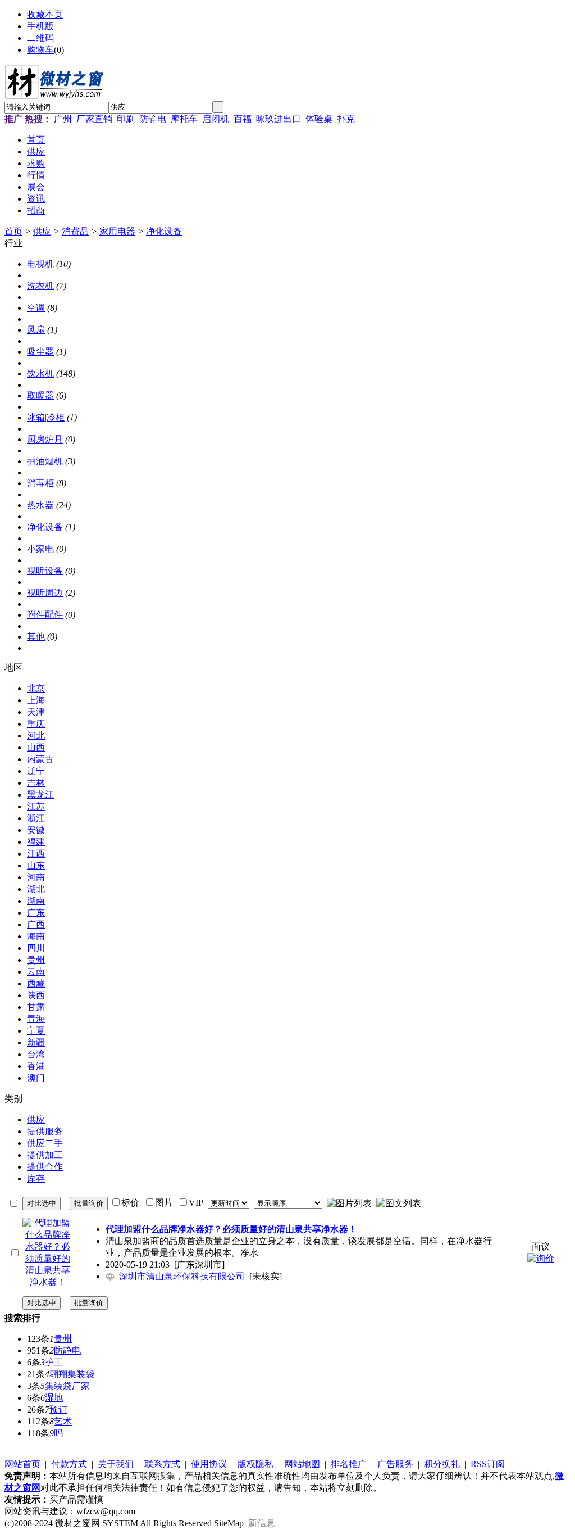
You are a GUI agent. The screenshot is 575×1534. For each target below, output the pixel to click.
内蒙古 (40, 759)
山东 (36, 865)
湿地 (54, 1397)
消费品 (75, 231)
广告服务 (395, 1464)
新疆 (36, 1042)
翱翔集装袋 (71, 1374)
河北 (36, 735)
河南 (36, 877)
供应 (42, 231)
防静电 (152, 119)
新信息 (261, 1523)
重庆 (36, 723)
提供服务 (45, 1131)
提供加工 (45, 1155)
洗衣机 (40, 286)
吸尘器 (40, 351)
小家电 (40, 549)
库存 (36, 1178)
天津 (36, 712)
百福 (243, 119)
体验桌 (318, 119)
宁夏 (36, 1030)
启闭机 (215, 119)
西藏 (36, 983)
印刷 (126, 119)
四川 (36, 948)
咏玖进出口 (278, 119)
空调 (36, 308)
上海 (36, 700)
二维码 (40, 38)
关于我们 (116, 1464)
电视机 (40, 264)
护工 (54, 1362)
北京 (36, 688)
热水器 (40, 505)
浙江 (36, 818)
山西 (36, 747)
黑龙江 (40, 794)
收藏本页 (45, 14)
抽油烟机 (45, 461)
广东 (36, 912)
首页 (13, 231)
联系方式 (162, 1464)
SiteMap (229, 1523)
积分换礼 (442, 1464)
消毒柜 (40, 483)
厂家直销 (94, 119)
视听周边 (45, 593)
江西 (36, 853)
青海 (36, 1019)
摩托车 (184, 119)
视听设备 (45, 571)
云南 (36, 971)
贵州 (36, 960)
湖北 (36, 889)
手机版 (40, 26)
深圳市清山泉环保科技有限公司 (182, 1276)
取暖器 (40, 395)
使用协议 (209, 1464)
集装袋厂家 (67, 1386)
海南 (36, 936)
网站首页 (22, 1464)
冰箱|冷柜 (46, 417)
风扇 (36, 329)
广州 (63, 119)
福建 (36, 842)
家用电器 (117, 231)
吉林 (36, 783)
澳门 (36, 1078)
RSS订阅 (488, 1464)
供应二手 (45, 1143)
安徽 (36, 830)
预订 (58, 1409)
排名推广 (349, 1464)
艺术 (63, 1421)
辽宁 (36, 771)
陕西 (36, 995)
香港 (36, 1066)
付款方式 (69, 1464)
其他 (36, 636)
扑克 (346, 119)
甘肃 (36, 1007)
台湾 (36, 1054)
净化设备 (164, 231)
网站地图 (302, 1464)
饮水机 (40, 373)
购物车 (40, 50)
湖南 (36, 901)
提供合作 (45, 1166)
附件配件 (45, 614)
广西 (36, 924)
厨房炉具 (45, 439)
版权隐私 (255, 1464)
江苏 (36, 806)
